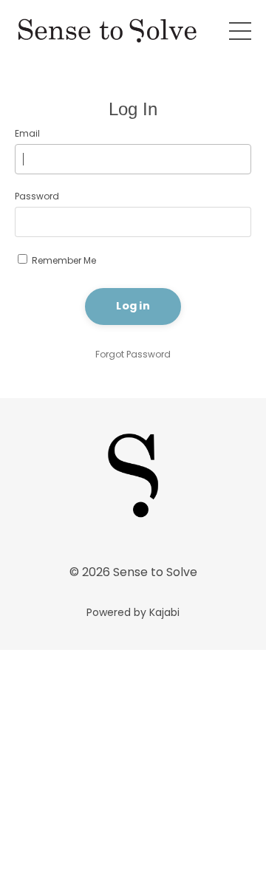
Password (37, 196)
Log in (133, 305)
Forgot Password (133, 354)
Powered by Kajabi (133, 612)
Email (27, 133)
